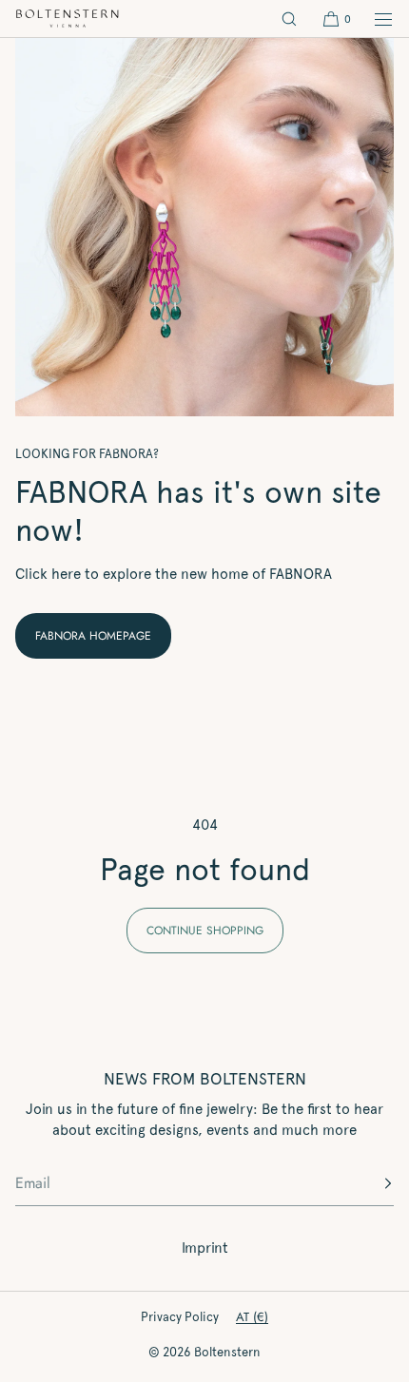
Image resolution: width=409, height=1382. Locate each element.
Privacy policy (180, 1317)
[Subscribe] (370, 1183)
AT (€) (252, 1317)
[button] (289, 18)
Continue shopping (204, 930)
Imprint (205, 1248)
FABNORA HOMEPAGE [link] (93, 635)
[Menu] (373, 18)
